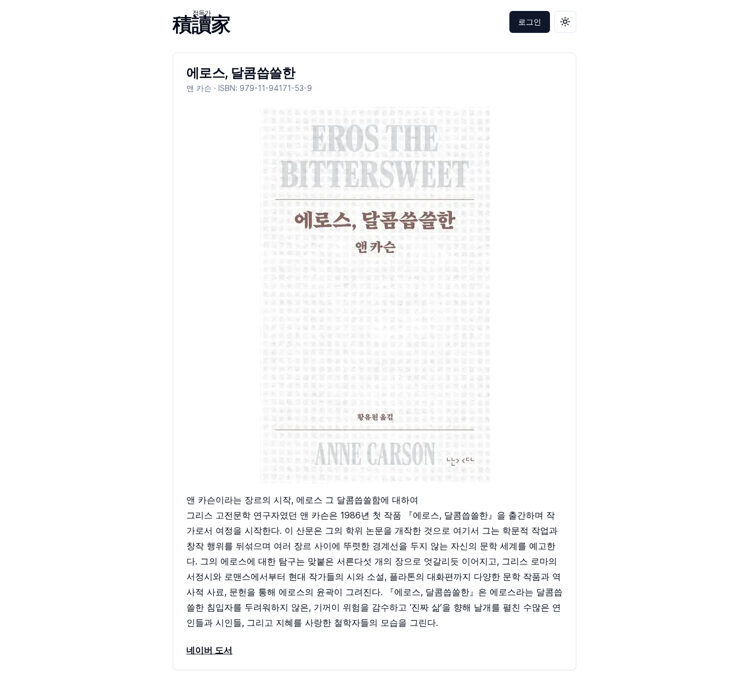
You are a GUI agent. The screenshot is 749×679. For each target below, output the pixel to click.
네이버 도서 (209, 649)
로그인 (529, 21)
